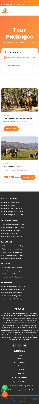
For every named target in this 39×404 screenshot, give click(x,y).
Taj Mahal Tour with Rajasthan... (12, 237)
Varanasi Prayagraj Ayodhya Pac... (13, 290)
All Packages (9, 57)
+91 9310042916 (7, 4)
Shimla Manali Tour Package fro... (13, 277)
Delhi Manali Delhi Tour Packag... (12, 274)
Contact (17, 1)
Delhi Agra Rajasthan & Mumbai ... (13, 258)
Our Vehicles (33, 1)
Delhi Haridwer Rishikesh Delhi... (12, 293)
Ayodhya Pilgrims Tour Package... (13, 299)
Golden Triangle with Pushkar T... (13, 202)
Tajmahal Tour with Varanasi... (12, 230)
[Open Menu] (36, 11)
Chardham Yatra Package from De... (14, 286)
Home (3, 1)
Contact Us (20, 373)
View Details (11, 129)
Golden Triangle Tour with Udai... (12, 212)
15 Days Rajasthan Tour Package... (13, 246)
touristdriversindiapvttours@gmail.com (21, 386)
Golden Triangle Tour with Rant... (13, 215)
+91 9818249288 (20, 4)
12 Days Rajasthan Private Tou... (12, 249)
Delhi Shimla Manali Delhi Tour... (12, 268)
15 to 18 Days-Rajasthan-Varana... (13, 255)
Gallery (25, 1)
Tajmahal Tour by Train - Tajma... (13, 227)
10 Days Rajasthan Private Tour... (12, 252)
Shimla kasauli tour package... (12, 271)
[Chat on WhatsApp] (5, 388)
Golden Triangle (22, 57)
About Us (10, 1)
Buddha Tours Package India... (12, 296)
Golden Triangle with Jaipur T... (12, 205)
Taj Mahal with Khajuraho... (11, 233)
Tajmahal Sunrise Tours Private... (13, 224)
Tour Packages (20, 362)
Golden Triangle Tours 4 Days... (12, 208)
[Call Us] (5, 394)
